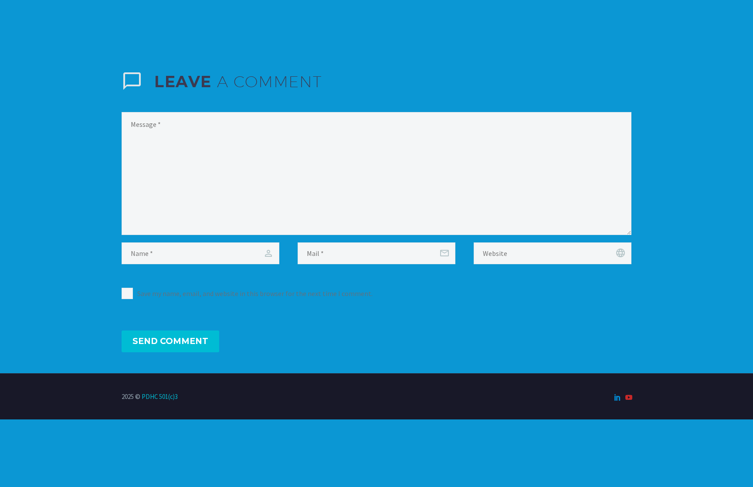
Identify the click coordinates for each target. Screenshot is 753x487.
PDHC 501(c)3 (160, 396)
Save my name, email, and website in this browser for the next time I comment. (255, 293)
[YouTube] (628, 397)
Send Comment (170, 341)
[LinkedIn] (617, 397)
